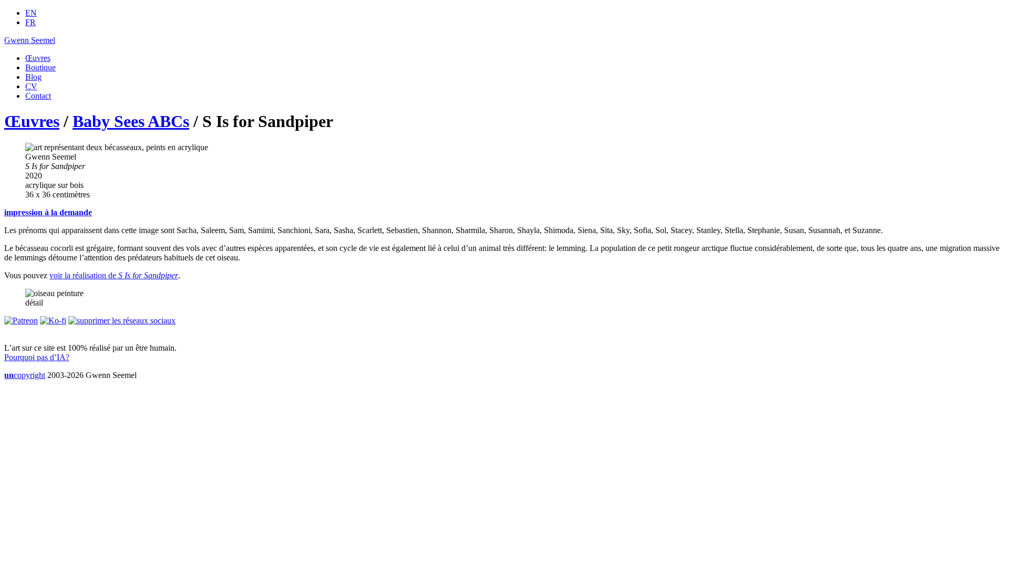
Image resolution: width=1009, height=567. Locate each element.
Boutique (40, 67)
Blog (33, 76)
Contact (38, 95)
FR (30, 22)
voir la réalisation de (113, 275)
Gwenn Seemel (29, 40)
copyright (24, 375)
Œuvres (37, 58)
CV (31, 86)
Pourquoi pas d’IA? (36, 357)
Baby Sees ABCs (131, 121)
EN (31, 12)
